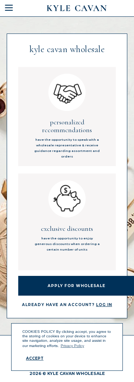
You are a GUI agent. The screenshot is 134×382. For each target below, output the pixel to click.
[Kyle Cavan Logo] (76, 8)
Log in (104, 304)
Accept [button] (35, 358)
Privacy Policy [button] (72, 346)
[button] (13, 8)
